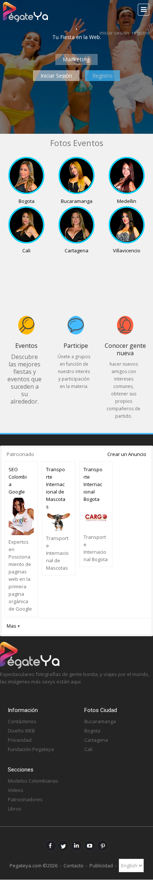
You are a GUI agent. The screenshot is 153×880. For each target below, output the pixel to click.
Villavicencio (126, 250)
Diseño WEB (21, 730)
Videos (15, 790)
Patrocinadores (25, 799)
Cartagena (76, 250)
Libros (15, 808)
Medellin (126, 201)
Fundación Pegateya (31, 749)
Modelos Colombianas (33, 780)
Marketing (76, 59)
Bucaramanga (76, 201)
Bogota (27, 201)
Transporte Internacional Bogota (93, 484)
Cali (26, 250)
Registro (140, 32)
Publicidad (101, 865)
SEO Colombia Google (18, 480)
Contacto (74, 865)
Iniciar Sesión (114, 32)
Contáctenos (22, 721)
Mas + (13, 625)
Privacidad (20, 740)
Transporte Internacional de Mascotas (55, 488)
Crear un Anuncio (126, 454)
